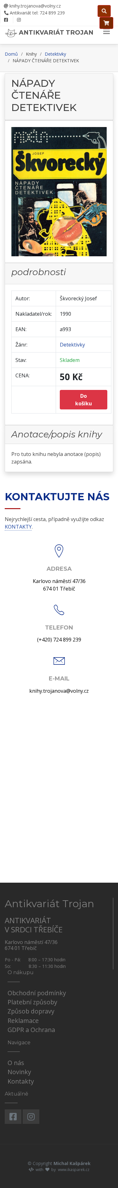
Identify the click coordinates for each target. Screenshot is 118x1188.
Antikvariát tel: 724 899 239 (36, 13)
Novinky (19, 1072)
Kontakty (21, 1081)
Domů (11, 54)
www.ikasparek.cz (73, 1169)
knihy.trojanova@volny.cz (34, 6)
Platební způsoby (32, 1002)
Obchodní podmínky (37, 993)
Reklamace (23, 1020)
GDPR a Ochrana (31, 1029)
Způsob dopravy (31, 1011)
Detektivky (55, 54)
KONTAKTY (18, 526)
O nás (16, 1062)
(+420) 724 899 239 (59, 639)
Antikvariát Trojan (55, 32)
